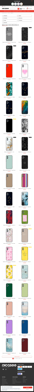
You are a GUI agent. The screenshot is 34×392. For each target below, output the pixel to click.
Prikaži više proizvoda (17, 356)
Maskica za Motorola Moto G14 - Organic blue (25, 206)
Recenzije (3, 384)
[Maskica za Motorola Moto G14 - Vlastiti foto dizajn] (9, 34)
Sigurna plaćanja (4, 380)
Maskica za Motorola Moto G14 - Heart (25, 170)
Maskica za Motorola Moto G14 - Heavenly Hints (24, 298)
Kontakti (24, 378)
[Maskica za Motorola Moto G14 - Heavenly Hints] (25, 290)
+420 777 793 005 (17, 6)
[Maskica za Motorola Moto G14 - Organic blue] (25, 199)
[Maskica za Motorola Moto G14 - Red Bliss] (25, 345)
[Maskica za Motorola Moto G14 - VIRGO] (25, 52)
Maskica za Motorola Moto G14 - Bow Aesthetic (9, 261)
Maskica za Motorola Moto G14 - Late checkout (25, 188)
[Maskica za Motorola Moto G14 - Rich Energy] (25, 71)
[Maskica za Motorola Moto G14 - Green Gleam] (9, 290)
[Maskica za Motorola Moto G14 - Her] (9, 144)
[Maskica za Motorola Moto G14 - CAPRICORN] (25, 89)
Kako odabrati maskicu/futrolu (5, 385)
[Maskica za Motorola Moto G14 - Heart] (25, 162)
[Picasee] (5, 8)
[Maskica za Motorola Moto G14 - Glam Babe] (9, 235)
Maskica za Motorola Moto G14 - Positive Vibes (25, 243)
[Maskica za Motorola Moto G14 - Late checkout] (25, 180)
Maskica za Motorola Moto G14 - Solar (25, 115)
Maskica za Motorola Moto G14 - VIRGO (24, 60)
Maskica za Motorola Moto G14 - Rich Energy (25, 78)
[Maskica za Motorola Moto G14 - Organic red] (9, 217)
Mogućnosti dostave (4, 379)
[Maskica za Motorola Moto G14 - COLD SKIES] (25, 308)
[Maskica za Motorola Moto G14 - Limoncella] (9, 272)
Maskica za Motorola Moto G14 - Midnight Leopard (9, 60)
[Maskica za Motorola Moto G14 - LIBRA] (9, 199)
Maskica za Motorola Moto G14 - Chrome (24, 133)
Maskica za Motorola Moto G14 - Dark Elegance (24, 42)
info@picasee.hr (22, 6)
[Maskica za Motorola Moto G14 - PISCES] (9, 107)
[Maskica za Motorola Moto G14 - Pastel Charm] (9, 162)
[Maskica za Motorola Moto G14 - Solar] (25, 107)
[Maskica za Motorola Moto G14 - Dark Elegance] (25, 34)
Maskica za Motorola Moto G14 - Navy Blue (24, 334)
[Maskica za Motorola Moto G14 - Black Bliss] (9, 125)
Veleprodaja (24, 380)
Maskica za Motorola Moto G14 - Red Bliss (24, 353)
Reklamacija (13, 383)
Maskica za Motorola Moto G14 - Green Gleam (9, 298)
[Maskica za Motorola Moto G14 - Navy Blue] (25, 327)
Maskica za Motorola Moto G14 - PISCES (9, 115)
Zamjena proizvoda (14, 380)
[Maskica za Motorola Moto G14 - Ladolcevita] (25, 253)
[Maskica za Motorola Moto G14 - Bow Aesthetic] (9, 253)
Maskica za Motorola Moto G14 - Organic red (9, 225)
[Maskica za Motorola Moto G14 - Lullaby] (9, 308)
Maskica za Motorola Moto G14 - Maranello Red (9, 78)
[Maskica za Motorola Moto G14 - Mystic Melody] (9, 327)
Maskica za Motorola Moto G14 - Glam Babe (9, 243)
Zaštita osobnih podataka (5, 383)
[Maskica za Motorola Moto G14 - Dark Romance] (25, 144)
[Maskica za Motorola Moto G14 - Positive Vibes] (25, 235)
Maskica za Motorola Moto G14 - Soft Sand (9, 188)
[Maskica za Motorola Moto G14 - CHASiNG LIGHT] (9, 345)
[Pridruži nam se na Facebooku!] (3, 369)
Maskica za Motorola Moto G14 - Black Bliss (9, 133)
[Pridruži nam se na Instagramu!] (6, 369)
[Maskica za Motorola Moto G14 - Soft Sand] (9, 180)
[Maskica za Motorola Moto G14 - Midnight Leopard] (9, 52)
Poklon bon (3, 378)
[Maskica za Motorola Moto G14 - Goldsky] (9, 89)
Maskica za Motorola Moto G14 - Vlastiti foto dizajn (9, 42)
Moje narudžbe (14, 379)
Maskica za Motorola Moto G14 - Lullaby (9, 316)
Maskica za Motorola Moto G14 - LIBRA (9, 206)
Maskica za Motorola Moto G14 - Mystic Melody (9, 334)
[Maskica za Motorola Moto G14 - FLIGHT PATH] (25, 272)
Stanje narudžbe (14, 378)
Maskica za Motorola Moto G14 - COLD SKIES (25, 316)
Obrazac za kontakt (25, 379)
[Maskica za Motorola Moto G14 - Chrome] (25, 125)
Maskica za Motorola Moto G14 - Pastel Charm (9, 170)
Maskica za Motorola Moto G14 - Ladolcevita (25, 261)
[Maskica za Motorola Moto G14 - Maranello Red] (9, 71)
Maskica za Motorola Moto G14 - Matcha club (25, 225)
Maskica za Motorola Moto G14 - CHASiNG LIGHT (9, 353)
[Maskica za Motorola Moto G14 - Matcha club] (25, 217)
